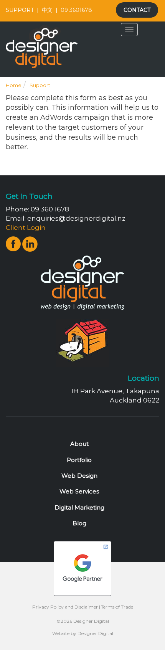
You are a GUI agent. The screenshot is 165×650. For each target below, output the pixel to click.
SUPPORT (20, 10)
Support (40, 85)
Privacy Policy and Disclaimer (65, 607)
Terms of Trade (117, 607)
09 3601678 (76, 10)
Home (13, 85)
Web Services (79, 491)
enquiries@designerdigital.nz (76, 218)
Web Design (79, 475)
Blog (79, 523)
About (79, 443)
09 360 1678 (50, 209)
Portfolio (79, 460)
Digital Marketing (79, 507)
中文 (47, 10)
